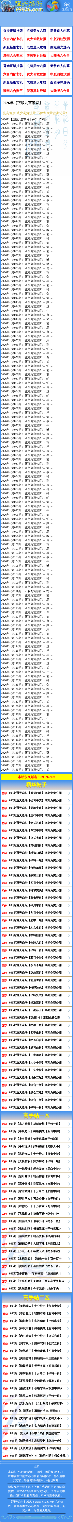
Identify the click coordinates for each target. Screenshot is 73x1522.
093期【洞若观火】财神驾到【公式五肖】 (36, 1343)
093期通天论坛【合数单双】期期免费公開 (35, 867)
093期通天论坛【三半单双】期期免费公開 (35, 1055)
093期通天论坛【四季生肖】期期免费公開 (35, 1032)
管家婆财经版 (36, 55)
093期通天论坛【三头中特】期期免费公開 (35, 1070)
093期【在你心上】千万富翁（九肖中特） (35, 1206)
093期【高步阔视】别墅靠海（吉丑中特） (35, 1183)
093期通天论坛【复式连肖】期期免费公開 (35, 822)
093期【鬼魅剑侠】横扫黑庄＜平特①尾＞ (35, 1228)
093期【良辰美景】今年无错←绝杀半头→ (35, 1288)
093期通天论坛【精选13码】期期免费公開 (35, 852)
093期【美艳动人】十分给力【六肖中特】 (36, 1305)
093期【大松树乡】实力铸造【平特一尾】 (35, 1161)
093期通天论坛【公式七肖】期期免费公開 (35, 837)
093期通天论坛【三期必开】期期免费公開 (35, 1010)
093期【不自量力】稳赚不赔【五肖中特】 (36, 1313)
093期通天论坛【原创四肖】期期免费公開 (35, 792)
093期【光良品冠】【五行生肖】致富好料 (36, 1403)
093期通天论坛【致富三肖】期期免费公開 (35, 875)
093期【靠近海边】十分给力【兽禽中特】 (35, 1153)
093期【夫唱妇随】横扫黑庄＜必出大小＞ (36, 1418)
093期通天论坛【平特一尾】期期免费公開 (35, 860)
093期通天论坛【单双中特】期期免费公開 (35, 830)
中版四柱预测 (60, 39)
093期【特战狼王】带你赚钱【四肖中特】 (36, 1350)
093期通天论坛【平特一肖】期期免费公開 (35, 950)
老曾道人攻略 (36, 47)
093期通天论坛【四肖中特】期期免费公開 (35, 882)
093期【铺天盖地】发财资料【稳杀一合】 (36, 1440)
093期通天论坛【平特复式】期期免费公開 (35, 995)
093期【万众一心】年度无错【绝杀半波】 (35, 1251)
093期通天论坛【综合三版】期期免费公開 (35, 1099)
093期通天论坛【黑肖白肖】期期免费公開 (35, 1047)
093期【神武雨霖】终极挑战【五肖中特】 (36, 1328)
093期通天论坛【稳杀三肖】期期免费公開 (35, 972)
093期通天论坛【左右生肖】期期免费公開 (35, 927)
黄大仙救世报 (36, 39)
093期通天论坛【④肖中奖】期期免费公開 (35, 800)
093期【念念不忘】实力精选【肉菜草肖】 (36, 1425)
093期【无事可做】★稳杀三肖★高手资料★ (36, 1281)
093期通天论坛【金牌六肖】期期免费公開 (35, 942)
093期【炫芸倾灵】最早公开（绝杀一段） (35, 1221)
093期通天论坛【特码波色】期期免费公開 (35, 987)
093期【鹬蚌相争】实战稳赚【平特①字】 (36, 1320)
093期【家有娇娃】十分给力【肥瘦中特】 (35, 1191)
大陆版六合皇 (60, 55)
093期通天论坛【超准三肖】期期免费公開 (35, 1002)
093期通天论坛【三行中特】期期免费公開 (35, 815)
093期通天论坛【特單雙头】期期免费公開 (35, 890)
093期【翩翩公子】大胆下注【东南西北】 (35, 1243)
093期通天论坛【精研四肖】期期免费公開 (35, 845)
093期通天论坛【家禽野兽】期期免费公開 (35, 897)
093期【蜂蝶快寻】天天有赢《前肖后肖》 (36, 1365)
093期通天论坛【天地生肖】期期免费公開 (35, 807)
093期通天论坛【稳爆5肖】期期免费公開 (34, 1017)
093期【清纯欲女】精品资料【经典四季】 (35, 1236)
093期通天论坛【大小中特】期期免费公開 (35, 1062)
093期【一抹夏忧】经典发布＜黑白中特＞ (35, 1168)
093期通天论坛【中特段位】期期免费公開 (35, 935)
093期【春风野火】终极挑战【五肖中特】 (35, 1131)
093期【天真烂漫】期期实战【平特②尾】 (36, 1448)
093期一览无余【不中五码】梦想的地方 (35, 1433)
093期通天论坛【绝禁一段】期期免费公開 (35, 1025)
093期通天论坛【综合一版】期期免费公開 (35, 1085)
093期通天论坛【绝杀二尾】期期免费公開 (35, 1077)
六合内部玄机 (13, 39)
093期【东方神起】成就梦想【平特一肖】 (35, 1123)
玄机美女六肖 (36, 30)
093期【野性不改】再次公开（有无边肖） (35, 1198)
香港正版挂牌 (13, 30)
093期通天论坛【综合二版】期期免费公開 (35, 1092)
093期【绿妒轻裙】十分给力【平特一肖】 (36, 1373)
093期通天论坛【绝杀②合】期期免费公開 (35, 1040)
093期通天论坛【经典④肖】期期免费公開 (35, 905)
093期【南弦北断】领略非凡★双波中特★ (36, 1388)
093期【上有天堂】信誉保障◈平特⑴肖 (34, 1138)
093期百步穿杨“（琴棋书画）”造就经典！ (35, 1273)
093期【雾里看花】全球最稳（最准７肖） (36, 1380)
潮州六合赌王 (13, 55)
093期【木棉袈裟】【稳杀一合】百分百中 (35, 1258)
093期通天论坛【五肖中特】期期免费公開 (35, 957)
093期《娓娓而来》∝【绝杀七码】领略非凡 (37, 1455)
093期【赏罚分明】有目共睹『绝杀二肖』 (35, 1266)
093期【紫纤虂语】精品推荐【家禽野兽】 (35, 1176)
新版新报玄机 (13, 47)
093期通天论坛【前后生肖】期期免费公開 (35, 980)
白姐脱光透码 (60, 47)
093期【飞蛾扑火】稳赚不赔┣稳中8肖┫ (34, 1213)
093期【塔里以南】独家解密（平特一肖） (36, 1395)
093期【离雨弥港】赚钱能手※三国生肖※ (36, 1358)
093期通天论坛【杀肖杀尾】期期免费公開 (35, 965)
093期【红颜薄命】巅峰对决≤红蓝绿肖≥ (35, 1410)
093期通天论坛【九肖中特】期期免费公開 (35, 912)
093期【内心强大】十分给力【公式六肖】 (36, 1335)
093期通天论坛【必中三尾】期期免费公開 (35, 920)
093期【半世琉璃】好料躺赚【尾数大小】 (35, 1146)
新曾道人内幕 (60, 30)
